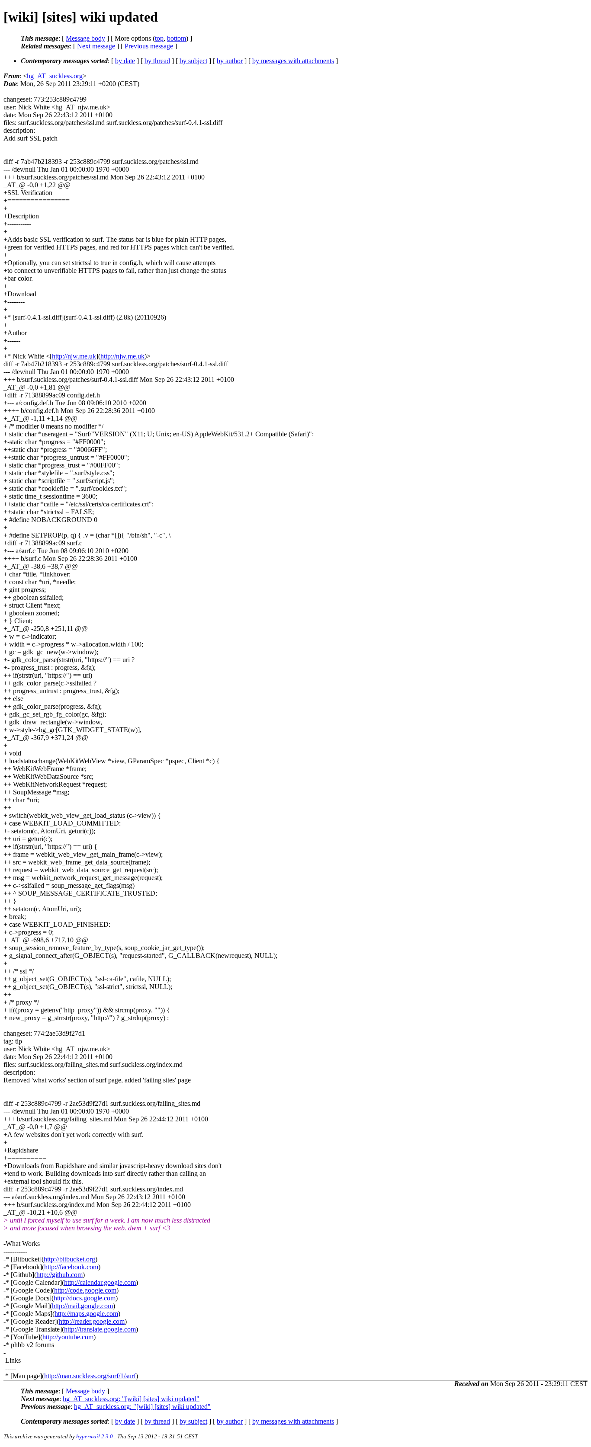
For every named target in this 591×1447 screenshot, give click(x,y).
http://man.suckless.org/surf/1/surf (90, 1376)
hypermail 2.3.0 (94, 1436)
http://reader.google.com (92, 1321)
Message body (85, 38)
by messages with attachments (293, 60)
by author (230, 60)
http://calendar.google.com (100, 1282)
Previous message (149, 46)
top (159, 38)
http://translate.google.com (100, 1329)
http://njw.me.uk (74, 356)
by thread (157, 60)
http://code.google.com (85, 1290)
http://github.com (59, 1274)
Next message (96, 46)
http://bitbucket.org (69, 1259)
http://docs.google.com (85, 1298)
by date (125, 60)
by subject (193, 60)
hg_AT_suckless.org (55, 76)
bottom (176, 38)
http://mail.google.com (82, 1305)
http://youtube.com (67, 1337)
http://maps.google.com (86, 1313)
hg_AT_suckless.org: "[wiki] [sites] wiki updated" (131, 1398)
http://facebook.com (71, 1267)
